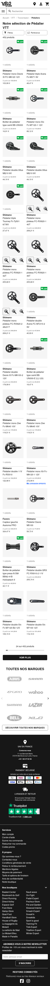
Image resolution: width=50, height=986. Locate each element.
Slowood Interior (34, 907)
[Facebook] (22, 981)
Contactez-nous (25, 750)
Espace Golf (8, 904)
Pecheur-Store (33, 901)
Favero (6, 518)
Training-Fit (31, 923)
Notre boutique (9, 881)
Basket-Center (9, 892)
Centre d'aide (8, 837)
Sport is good (32, 920)
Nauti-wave (31, 892)
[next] (48, 698)
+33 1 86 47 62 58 (25, 759)
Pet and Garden (33, 904)
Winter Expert (32, 933)
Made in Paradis (10, 936)
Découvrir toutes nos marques (25, 727)
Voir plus (25, 657)
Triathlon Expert (33, 930)
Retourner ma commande (14, 843)
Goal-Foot (7, 914)
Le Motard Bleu (9, 933)
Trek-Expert (31, 926)
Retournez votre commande (25, 800)
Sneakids (30, 917)
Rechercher (17, 11)
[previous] (2, 698)
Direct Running (9, 898)
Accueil (6, 17)
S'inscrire (25, 963)
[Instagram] (28, 981)
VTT (13, 17)
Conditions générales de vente (16, 862)
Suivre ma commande (12, 840)
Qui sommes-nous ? (11, 856)
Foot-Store (7, 907)
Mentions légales (10, 869)
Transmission (23, 17)
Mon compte (8, 834)
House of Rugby (9, 920)
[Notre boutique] (34, 4)
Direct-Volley (8, 901)
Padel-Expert (32, 898)
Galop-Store (8, 911)
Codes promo (8, 846)
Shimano (7, 70)
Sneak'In (30, 914)
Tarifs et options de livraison (15, 875)
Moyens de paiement (12, 872)
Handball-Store (9, 917)
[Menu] (3, 11)
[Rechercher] (9, 11)
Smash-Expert (33, 911)
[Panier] (47, 4)
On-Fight (30, 895)
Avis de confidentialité (12, 878)
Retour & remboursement (14, 865)
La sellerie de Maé (11, 930)
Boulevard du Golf (10, 895)
